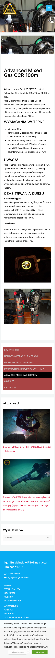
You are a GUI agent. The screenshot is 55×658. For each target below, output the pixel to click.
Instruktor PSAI (13, 600)
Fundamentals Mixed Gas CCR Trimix (24, 369)
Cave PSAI (9, 593)
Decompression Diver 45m (18, 362)
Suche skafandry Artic (17, 617)
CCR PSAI (9, 597)
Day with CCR (11, 350)
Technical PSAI (12, 589)
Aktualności (11, 606)
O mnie (8, 585)
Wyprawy (9, 613)
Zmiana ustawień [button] (17, 652)
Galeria (8, 609)
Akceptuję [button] (40, 652)
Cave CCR (9, 381)
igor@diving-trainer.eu (18, 577)
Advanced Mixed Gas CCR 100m (20, 375)
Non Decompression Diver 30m (21, 356)
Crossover (10, 387)
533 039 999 (13, 573)
